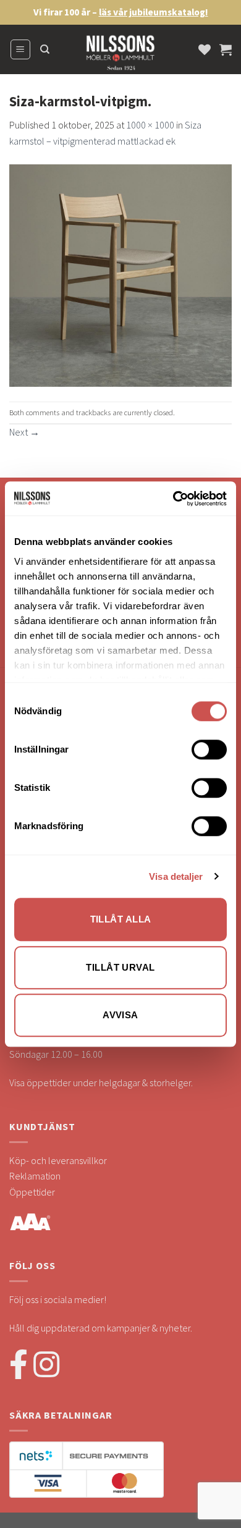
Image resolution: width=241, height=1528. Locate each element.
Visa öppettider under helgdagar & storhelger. (101, 1082)
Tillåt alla (120, 919)
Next (24, 432)
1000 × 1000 (150, 125)
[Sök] (44, 49)
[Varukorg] (225, 49)
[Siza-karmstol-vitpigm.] (120, 274)
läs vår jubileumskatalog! (153, 12)
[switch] (209, 749)
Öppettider (32, 1192)
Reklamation (35, 1176)
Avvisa (120, 1015)
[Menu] (21, 49)
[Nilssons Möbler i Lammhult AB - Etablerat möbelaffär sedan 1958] (120, 55)
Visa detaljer (176, 876)
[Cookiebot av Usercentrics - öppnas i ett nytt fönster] (173, 499)
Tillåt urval (120, 967)
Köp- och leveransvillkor (58, 1160)
